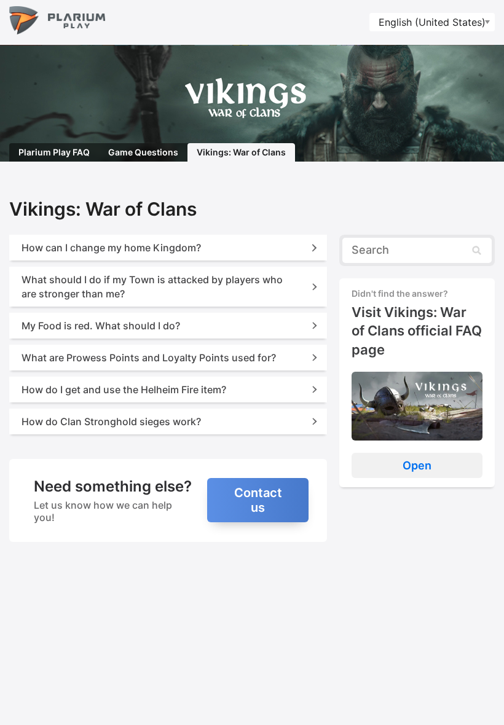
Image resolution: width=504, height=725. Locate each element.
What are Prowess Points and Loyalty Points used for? (149, 357)
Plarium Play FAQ (54, 152)
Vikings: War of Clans (241, 152)
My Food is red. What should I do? (101, 325)
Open (417, 465)
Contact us (258, 500)
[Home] (57, 22)
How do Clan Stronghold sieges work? (111, 421)
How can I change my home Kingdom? (111, 247)
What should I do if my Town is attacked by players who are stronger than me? (152, 286)
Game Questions (143, 152)
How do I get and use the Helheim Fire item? (124, 389)
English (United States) (432, 22)
